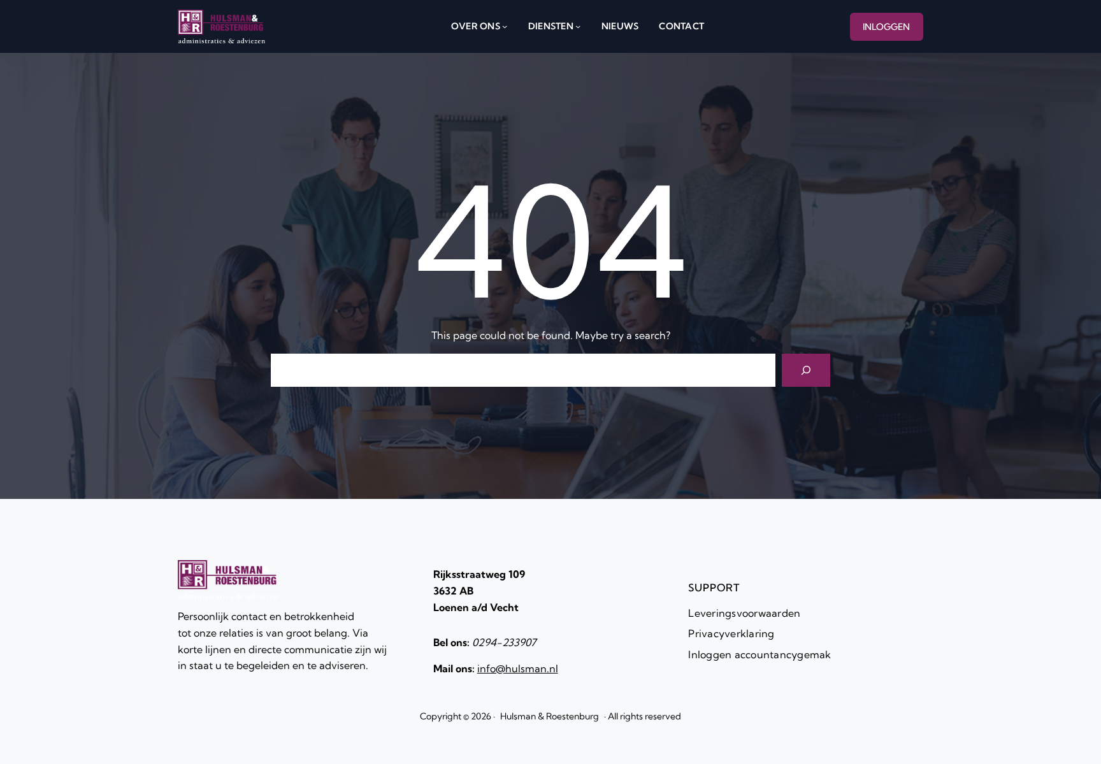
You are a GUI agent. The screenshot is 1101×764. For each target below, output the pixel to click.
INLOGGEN (886, 26)
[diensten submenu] (577, 26)
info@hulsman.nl (517, 668)
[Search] (806, 370)
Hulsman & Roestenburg (549, 716)
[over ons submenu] (504, 26)
